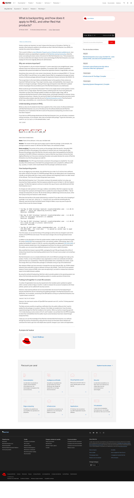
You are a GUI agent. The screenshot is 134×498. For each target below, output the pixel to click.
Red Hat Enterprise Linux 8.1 (54, 98)
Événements (24, 474)
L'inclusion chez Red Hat (56, 474)
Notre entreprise (93, 450)
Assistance (118, 3)
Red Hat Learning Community (57, 54)
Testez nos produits (50, 441)
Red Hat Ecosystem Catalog (30, 451)
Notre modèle (92, 452)
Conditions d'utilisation (24, 478)
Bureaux (30, 474)
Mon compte (27, 443)
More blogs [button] (41, 8)
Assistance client (27, 445)
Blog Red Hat (8, 9)
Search (111, 42)
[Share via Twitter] (93, 35)
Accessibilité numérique (49, 478)
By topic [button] (25, 8)
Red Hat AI (4, 441)
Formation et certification (29, 441)
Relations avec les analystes (95, 457)
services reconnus (123, 446)
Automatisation (28, 380)
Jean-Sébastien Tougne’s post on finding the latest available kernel (51, 52)
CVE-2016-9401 (68, 243)
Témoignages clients (93, 455)
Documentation (111, 3)
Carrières (18, 474)
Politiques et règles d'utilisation (37, 478)
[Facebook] (97, 433)
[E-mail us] (94, 35)
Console (104, 3)
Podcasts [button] (33, 8)
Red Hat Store (49, 443)
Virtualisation (98, 405)
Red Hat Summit (73, 474)
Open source (56, 30)
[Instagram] (103, 433)
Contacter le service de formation (75, 445)
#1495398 (28, 241)
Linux (50, 30)
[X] (100, 433)
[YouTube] (93, 433)
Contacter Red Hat (37, 474)
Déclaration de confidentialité (13, 478)
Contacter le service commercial (74, 441)
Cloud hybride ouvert (77, 380)
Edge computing (29, 406)
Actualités (113, 450)
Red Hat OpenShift (6, 445)
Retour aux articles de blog (25, 41)
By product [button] (17, 8)
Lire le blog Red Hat (46, 474)
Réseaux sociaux (71, 447)
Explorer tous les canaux (104, 365)
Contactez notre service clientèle (75, 443)
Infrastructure (51, 406)
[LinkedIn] (90, 433)
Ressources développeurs (29, 447)
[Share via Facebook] (89, 35)
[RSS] (113, 35)
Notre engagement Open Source (118, 452)
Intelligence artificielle (53, 380)
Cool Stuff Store (66, 474)
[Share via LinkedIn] (91, 35)
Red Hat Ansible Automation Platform (10, 447)
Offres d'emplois (114, 457)
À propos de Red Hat (11, 474)
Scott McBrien (90, 18)
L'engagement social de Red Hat (118, 455)
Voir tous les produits (6, 449)
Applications (74, 406)
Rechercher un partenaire (29, 449)
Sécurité (96, 380)
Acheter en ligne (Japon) (51, 445)
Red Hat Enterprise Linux (7, 443)
